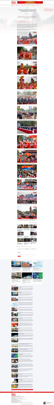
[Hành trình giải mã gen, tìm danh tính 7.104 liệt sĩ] (14, 361)
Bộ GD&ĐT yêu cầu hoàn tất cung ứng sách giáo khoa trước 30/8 (16, 279)
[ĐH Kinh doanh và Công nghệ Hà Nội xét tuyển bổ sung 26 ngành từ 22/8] (16, 264)
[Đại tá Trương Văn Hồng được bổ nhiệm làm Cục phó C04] (14, 325)
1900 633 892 (14, 401)
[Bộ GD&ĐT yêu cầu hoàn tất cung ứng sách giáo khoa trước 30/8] (16, 275)
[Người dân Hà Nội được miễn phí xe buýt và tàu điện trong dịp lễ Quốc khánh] (14, 314)
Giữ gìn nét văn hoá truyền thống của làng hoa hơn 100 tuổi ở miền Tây (24, 22)
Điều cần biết (21, 316)
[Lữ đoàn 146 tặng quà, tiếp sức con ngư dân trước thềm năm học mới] (14, 309)
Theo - (33, 222)
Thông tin (21, 305)
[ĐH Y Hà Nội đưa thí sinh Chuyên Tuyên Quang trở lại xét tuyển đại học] (27, 264)
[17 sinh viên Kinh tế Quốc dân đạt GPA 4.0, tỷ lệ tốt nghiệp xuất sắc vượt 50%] (14, 289)
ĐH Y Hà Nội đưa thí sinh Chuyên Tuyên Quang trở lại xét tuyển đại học (27, 268)
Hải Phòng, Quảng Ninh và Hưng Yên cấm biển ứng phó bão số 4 (37, 268)
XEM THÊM (22, 389)
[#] (30, 2)
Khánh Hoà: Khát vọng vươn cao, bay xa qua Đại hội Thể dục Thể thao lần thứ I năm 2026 (27, 280)
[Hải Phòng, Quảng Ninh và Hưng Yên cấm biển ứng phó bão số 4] (38, 264)
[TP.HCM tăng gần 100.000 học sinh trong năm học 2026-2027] (14, 366)
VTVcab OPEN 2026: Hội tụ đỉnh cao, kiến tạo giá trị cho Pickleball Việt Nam (37, 279)
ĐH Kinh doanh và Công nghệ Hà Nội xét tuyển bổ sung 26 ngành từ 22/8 (16, 268)
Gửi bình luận (19, 256)
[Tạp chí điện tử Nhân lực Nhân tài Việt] (14, 2)
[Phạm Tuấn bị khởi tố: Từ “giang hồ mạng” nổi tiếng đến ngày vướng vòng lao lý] (14, 320)
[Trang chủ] (12, 4)
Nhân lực (21, 290)
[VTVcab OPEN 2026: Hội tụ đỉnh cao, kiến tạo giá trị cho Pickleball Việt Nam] (38, 275)
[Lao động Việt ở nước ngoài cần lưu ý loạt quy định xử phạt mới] (14, 371)
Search (42, 0)
